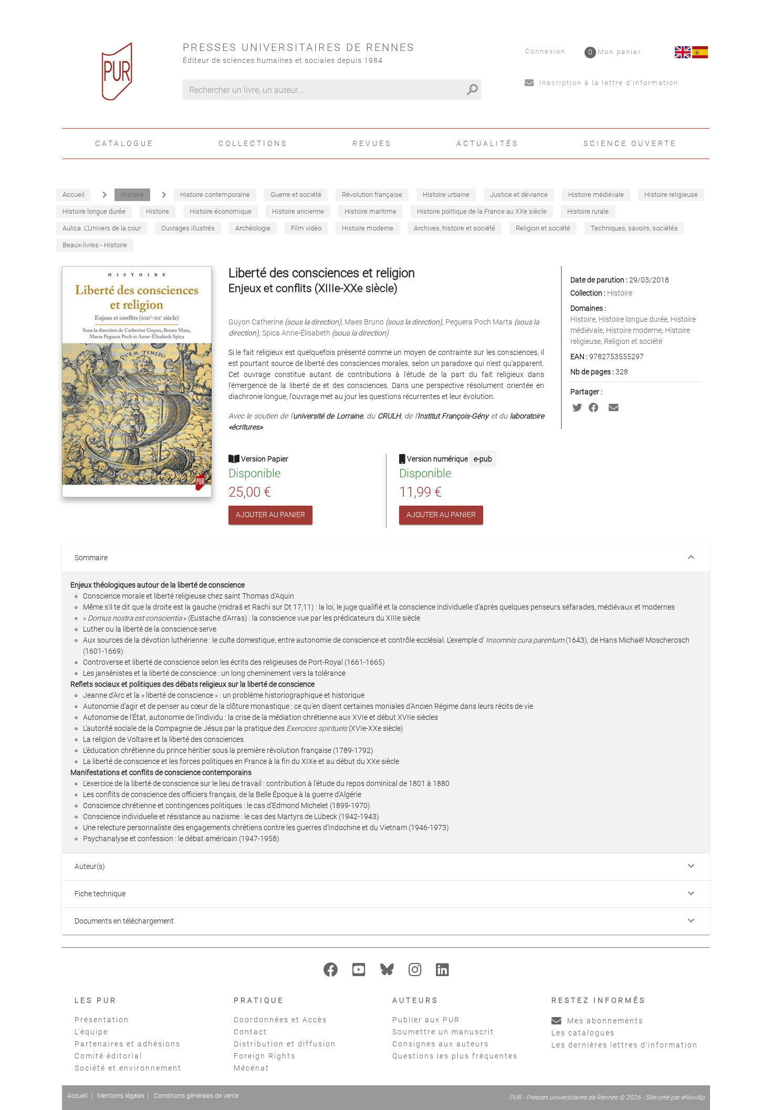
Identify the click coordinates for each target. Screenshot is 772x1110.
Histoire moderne (634, 330)
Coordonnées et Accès (280, 1019)
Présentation (102, 1019)
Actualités (487, 143)
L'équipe (91, 1032)
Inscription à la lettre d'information (608, 83)
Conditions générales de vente (196, 1095)
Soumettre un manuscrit (443, 1032)
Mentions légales (120, 1095)
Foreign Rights (265, 1056)
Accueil (77, 1095)
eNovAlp (693, 1097)
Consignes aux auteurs (440, 1044)
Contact (250, 1032)
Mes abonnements (604, 1021)
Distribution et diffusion (285, 1044)
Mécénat (251, 1068)
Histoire (619, 293)
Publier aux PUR (426, 1019)
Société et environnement (128, 1068)
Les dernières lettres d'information (624, 1045)
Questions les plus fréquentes (455, 1056)
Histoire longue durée (633, 319)
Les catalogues (583, 1033)
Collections (253, 143)
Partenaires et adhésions (128, 1044)
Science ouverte (630, 143)
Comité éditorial (108, 1056)
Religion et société (633, 341)
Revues (372, 143)
